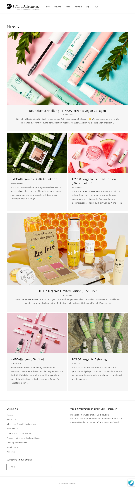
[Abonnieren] (51, 467)
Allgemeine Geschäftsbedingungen (21, 424)
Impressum (11, 419)
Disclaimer (11, 452)
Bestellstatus (12, 447)
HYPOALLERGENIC (70, 484)
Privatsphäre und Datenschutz (20, 433)
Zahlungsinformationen (17, 442)
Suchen (10, 415)
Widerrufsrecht (13, 428)
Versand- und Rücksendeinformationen (23, 438)
